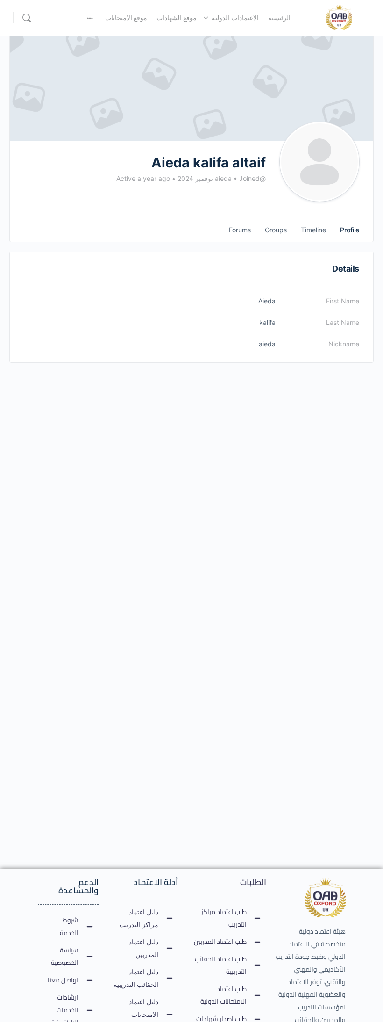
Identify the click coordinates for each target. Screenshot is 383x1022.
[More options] (89, 18)
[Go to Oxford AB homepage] (339, 17)
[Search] (26, 17)
